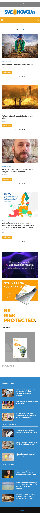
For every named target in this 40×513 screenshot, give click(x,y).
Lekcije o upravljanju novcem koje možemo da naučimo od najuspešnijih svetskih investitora (25, 392)
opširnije (6, 72)
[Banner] (20, 316)
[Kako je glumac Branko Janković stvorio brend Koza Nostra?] (8, 445)
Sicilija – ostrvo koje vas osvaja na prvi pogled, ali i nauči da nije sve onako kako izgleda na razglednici (26, 485)
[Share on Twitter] (20, 76)
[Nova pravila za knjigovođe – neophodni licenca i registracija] (8, 433)
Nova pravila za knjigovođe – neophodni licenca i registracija (26, 431)
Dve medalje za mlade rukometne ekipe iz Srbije (27, 403)
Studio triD (22, 510)
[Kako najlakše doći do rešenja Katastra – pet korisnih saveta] (8, 457)
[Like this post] (15, 76)
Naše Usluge (14, 4)
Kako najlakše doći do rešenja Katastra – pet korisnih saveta (26, 455)
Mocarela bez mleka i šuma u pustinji (17, 65)
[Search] (38, 20)
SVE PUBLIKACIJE (8, 366)
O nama (7, 4)
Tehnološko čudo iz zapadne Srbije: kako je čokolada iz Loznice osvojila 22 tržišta (25, 496)
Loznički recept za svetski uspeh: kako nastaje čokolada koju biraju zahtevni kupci (26, 415)
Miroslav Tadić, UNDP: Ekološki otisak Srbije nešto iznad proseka (17, 170)
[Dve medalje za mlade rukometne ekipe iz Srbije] (8, 405)
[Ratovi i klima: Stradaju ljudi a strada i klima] (20, 97)
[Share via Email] (24, 76)
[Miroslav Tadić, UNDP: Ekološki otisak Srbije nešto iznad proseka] (20, 151)
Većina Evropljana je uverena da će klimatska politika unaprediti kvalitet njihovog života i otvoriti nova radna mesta (18, 226)
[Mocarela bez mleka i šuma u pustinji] (20, 46)
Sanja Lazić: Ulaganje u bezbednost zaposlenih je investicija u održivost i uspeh (26, 473)
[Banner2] (20, 265)
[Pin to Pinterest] (22, 76)
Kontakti (32, 4)
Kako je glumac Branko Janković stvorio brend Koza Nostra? (26, 443)
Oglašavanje (24, 4)
